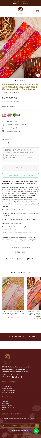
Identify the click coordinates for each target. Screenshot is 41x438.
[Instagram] (16, 377)
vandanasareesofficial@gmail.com (17, 372)
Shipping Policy (7, 388)
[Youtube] (18, 377)
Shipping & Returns (20, 248)
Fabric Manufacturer (8, 407)
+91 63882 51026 (12, 374)
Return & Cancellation (9, 390)
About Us (5, 401)
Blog (3, 409)
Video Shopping (7, 405)
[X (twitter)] (21, 377)
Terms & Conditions (8, 392)
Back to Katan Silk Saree (22, 337)
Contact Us (5, 403)
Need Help (20, 252)
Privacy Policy (6, 386)
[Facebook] (13, 377)
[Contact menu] (36, 431)
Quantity (6, 139)
